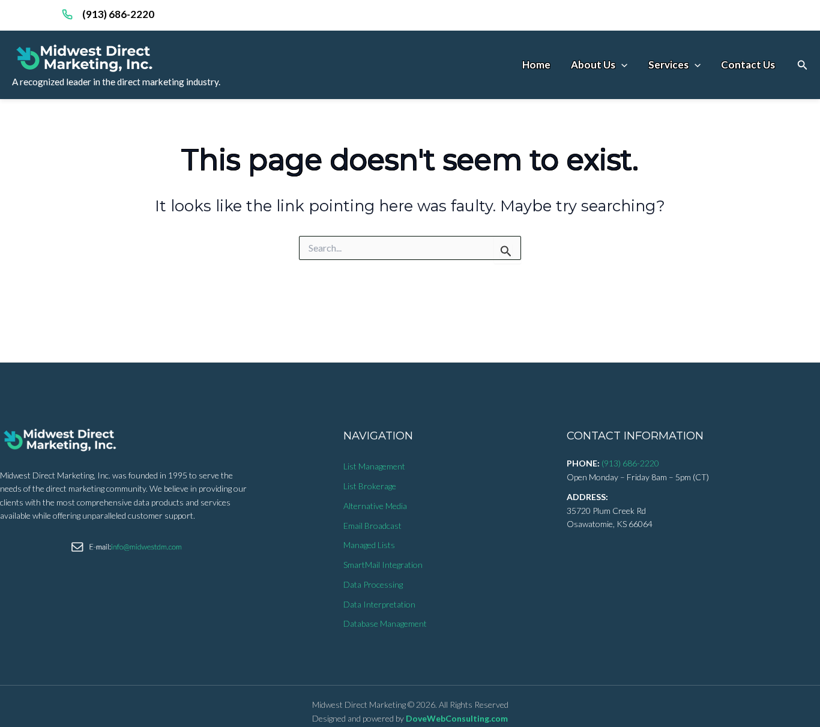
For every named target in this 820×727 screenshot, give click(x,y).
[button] (802, 65)
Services (668, 64)
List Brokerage (369, 486)
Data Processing (373, 584)
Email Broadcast (372, 525)
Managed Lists (369, 545)
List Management (374, 466)
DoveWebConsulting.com (457, 718)
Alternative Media (375, 506)
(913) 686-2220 (118, 14)
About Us (593, 64)
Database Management (385, 623)
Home (536, 64)
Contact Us (748, 64)
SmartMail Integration (383, 565)
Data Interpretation (379, 604)
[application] (621, 64)
